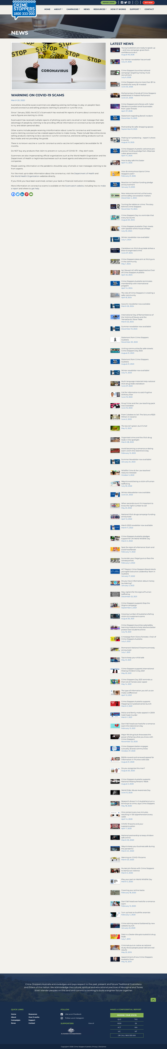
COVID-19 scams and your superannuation (132, 825)
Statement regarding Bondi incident (137, 116)
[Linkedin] (22, 194)
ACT (119, 1027)
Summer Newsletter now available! (136, 459)
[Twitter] (18, 194)
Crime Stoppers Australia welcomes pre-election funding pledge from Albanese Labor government (138, 151)
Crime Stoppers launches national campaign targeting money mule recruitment (135, 72)
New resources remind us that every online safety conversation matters (136, 194)
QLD (119, 1019)
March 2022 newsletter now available (137, 525)
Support (134, 9)
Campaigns (72, 9)
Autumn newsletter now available (135, 304)
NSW (119, 1023)
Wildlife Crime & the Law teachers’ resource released (135, 471)
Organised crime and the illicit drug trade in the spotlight (136, 438)
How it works (118, 9)
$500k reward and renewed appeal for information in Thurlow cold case (137, 758)
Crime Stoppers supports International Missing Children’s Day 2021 (137, 670)
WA (136, 1027)
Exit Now (149, 3)
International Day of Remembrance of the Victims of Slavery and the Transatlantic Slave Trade (137, 317)
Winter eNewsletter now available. (136, 492)
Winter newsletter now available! (135, 237)
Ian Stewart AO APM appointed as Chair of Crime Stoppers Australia (138, 271)
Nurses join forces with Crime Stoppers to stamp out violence (137, 869)
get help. (35, 188)
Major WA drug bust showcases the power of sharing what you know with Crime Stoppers (137, 737)
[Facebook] (13, 194)
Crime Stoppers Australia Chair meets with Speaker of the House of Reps (137, 227)
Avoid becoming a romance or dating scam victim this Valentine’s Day (137, 449)
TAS (135, 1019)
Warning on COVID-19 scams (133, 857)
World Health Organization (27, 176)
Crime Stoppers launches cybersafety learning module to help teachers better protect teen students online (138, 627)
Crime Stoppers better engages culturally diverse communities (134, 747)
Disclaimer (102, 1047)
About (57, 9)
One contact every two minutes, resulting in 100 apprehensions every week (137, 814)
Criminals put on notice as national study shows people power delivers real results (137, 947)
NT (136, 1031)
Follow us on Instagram (74, 1018)
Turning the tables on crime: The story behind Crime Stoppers (137, 205)
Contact (149, 9)
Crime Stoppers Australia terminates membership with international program (136, 283)
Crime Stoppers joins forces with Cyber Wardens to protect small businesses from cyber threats (137, 106)
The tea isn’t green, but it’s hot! (134, 426)
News (87, 9)
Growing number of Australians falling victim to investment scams (137, 615)
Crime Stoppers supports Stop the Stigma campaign (135, 604)
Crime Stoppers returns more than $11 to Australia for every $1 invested (138, 83)
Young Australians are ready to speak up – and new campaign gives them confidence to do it (138, 50)
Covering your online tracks (132, 890)
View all (91, 1023)
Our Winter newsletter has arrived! (135, 59)
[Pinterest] (27, 194)
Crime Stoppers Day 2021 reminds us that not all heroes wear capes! (136, 680)
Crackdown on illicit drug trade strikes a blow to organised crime (138, 249)
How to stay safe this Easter (132, 160)
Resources (99, 9)
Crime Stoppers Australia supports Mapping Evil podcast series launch (136, 702)
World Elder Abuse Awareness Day (135, 790)
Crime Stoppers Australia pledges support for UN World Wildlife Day (135, 537)
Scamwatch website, (74, 186)
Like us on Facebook (73, 1014)
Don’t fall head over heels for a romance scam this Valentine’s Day (138, 725)
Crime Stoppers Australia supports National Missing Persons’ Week (135, 780)
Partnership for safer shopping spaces (137, 127)
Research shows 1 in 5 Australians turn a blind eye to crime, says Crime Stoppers (138, 802)
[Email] (31, 194)
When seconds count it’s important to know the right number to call (137, 504)
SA (136, 1023)
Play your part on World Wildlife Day (136, 879)
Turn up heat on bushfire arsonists (135, 912)
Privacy (94, 1047)
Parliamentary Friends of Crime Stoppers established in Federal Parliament (138, 94)
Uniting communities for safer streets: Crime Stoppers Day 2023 (137, 349)
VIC (119, 1031)
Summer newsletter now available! (136, 326)
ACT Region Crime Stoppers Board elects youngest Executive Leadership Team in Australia (138, 571)
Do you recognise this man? (133, 768)
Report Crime (108, 3)
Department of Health (84, 173)
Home (47, 9)
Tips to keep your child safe (132, 658)
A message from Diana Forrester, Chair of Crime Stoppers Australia (138, 638)
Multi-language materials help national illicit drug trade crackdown (138, 382)
